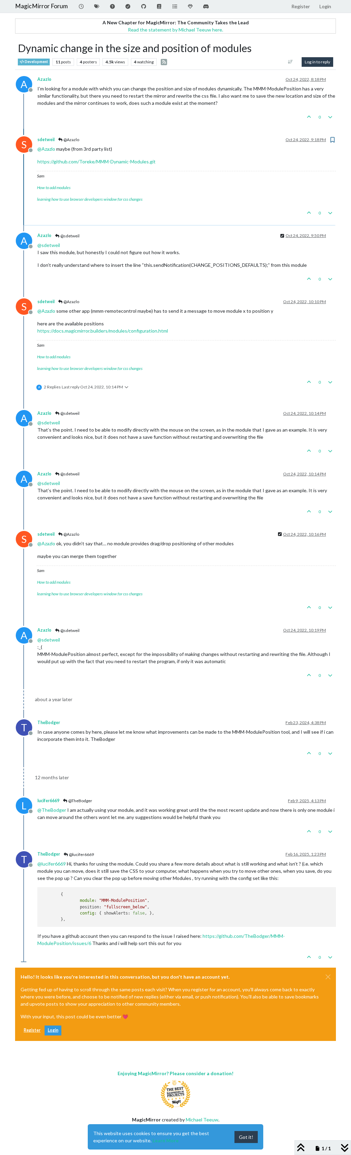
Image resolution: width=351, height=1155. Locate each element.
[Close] (328, 977)
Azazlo (44, 79)
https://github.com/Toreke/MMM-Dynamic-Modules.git (96, 161)
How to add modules (54, 187)
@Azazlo (71, 139)
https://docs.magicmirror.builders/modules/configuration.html (102, 331)
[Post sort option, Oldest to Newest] (290, 62)
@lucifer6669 (81, 854)
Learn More (166, 1140)
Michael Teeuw (202, 1119)
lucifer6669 (48, 800)
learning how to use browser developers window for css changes (90, 199)
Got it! (246, 1137)
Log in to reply (317, 61)
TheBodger (48, 722)
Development (36, 62)
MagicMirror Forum (41, 6)
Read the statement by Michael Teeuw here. (175, 30)
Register (32, 1030)
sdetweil (46, 139)
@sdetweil (70, 235)
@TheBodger (80, 800)
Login (53, 1030)
